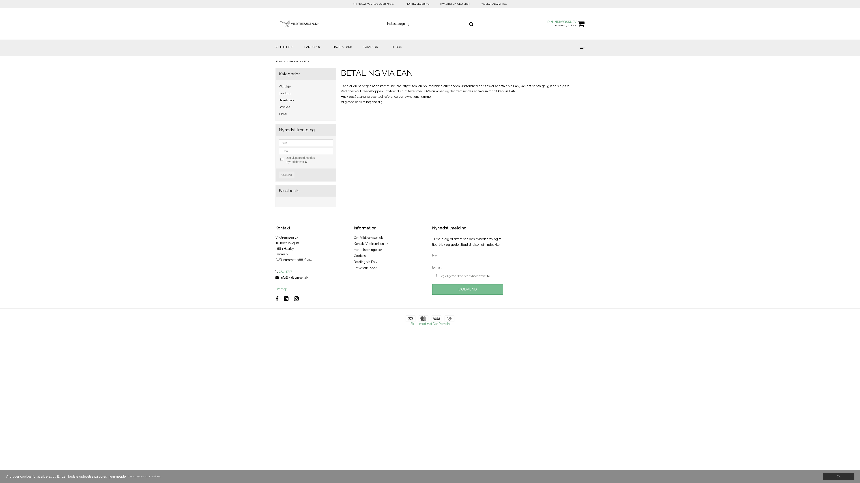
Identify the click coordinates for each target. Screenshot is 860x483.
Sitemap (281, 289)
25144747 (285, 271)
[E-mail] (467, 267)
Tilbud (396, 47)
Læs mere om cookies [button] (144, 476)
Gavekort (371, 47)
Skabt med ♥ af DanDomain (430, 324)
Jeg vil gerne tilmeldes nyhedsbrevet (309, 159)
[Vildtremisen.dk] (299, 24)
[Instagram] (296, 298)
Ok (839, 476)
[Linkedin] (286, 298)
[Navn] (467, 255)
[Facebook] (277, 298)
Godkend (287, 175)
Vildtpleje (284, 47)
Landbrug (312, 47)
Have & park (342, 47)
